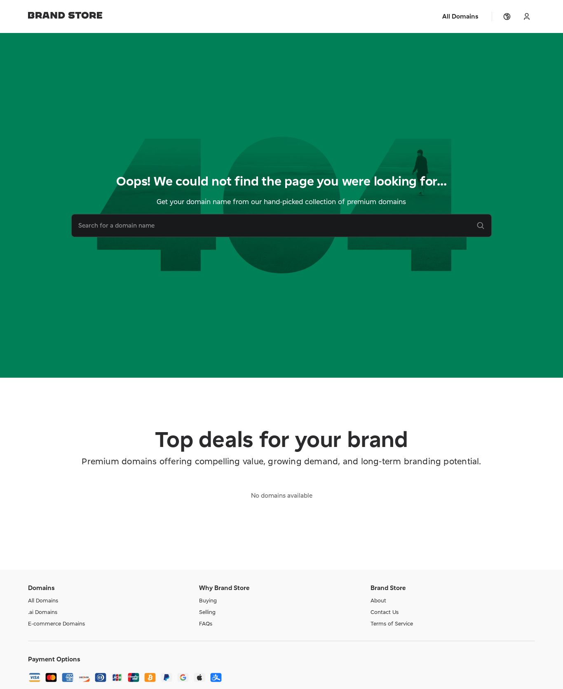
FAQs (205, 623)
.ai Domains (42, 612)
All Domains (43, 600)
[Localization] (507, 16)
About (378, 600)
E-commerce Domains (56, 623)
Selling (207, 612)
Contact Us (385, 612)
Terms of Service (392, 623)
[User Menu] (526, 16)
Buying (208, 600)
